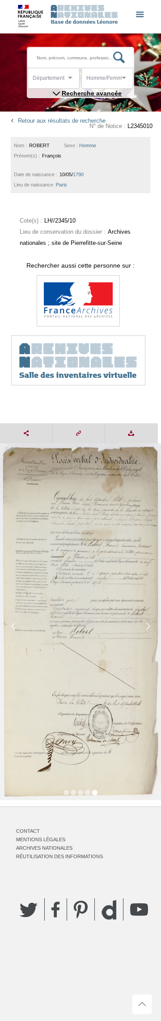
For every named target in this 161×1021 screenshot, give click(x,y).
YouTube (139, 909)
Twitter (29, 909)
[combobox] (73, 80)
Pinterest (81, 909)
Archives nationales (44, 848)
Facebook (55, 909)
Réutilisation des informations (59, 856)
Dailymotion (109, 909)
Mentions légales (40, 839)
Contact (28, 831)
